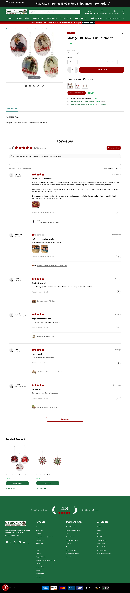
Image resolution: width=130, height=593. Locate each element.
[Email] (30, 85)
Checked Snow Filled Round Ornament (19, 475)
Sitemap (38, 577)
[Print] (34, 85)
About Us (38, 527)
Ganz (67, 533)
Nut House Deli (40, 540)
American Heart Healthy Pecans (45, 560)
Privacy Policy (40, 573)
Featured (9, 18)
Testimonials (39, 570)
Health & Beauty (96, 18)
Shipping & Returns (41, 557)
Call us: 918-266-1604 (16, 2)
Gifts (27, 18)
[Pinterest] (42, 85)
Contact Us (39, 563)
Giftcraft (68, 543)
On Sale (19, 18)
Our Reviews (39, 543)
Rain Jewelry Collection (73, 530)
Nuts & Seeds (37, 18)
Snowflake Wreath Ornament (46, 475)
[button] (65, 22)
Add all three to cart (76, 93)
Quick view (11, 488)
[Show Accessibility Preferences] (5, 587)
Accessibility (39, 533)
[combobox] (54, 12)
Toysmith (69, 547)
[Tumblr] (28, 542)
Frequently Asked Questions (44, 537)
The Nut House (70, 527)
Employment (39, 530)
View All (68, 557)
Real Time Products (72, 540)
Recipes (38, 553)
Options (103, 104)
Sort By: (104, 169)
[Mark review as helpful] (118, 212)
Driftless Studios (71, 550)
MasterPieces (70, 537)
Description (12, 108)
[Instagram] (19, 542)
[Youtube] (24, 542)
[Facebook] (25, 85)
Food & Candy (65, 18)
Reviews (38, 547)
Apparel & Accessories (115, 18)
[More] (14, 18)
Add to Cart (101, 70)
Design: (70, 58)
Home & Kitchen (80, 18)
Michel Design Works (72, 553)
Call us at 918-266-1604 (12, 536)
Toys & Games (51, 18)
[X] (38, 85)
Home (37, 550)
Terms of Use (40, 567)
